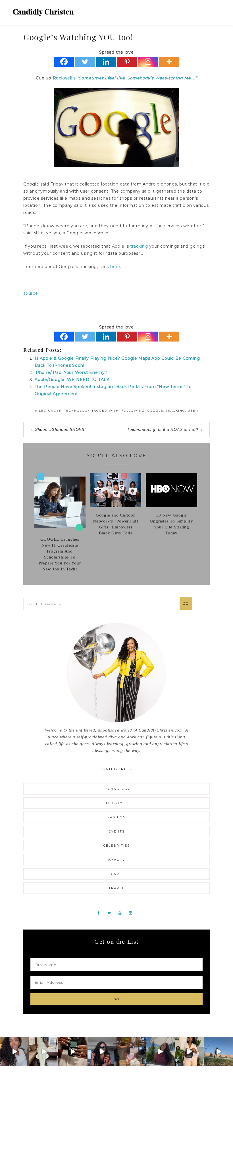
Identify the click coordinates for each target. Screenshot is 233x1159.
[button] (216, 10)
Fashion (116, 817)
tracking (139, 246)
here (115, 266)
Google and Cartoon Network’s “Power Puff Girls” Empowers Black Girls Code (115, 524)
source (30, 293)
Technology (77, 410)
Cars (116, 874)
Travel (116, 888)
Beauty (116, 860)
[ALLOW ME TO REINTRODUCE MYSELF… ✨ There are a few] (14, 1051)
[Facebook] (64, 62)
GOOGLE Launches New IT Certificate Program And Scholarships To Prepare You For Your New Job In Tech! (60, 554)
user (193, 410)
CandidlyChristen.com (43, 12)
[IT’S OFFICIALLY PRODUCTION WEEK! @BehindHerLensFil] (189, 1051)
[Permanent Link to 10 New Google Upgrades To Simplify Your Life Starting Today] (171, 505)
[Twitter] (85, 62)
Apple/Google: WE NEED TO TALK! (73, 379)
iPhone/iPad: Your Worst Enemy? (71, 372)
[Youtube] (122, 912)
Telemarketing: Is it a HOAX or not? (162, 429)
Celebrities (116, 846)
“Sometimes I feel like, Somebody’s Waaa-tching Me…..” (137, 78)
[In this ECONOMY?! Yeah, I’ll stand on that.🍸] (160, 1051)
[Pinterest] (127, 62)
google (155, 410)
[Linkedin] (106, 62)
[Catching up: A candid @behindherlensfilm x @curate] (102, 1051)
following (133, 410)
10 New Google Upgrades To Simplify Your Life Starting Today (171, 524)
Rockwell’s (65, 78)
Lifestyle (116, 803)
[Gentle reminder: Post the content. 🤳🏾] (73, 1051)
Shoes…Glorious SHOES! (60, 429)
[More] (169, 62)
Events (117, 831)
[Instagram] (148, 62)
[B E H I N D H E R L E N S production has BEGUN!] (131, 1051)
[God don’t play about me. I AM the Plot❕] (44, 1051)
